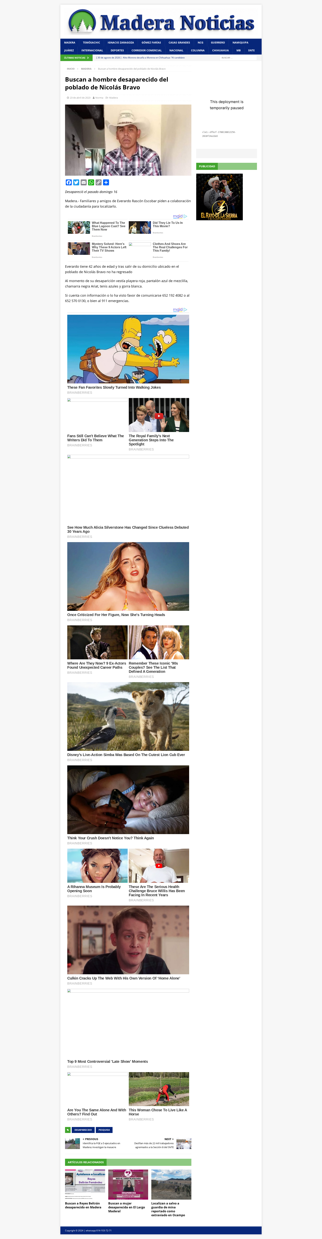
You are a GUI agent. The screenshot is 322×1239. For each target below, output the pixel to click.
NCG (200, 42)
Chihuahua (220, 50)
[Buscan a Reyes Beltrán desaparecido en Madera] (85, 1185)
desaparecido (83, 1129)
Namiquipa (240, 42)
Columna (198, 50)
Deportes (117, 50)
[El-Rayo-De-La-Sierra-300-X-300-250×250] (219, 218)
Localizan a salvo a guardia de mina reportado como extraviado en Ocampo (168, 1209)
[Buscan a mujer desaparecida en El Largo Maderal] (128, 1185)
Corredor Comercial (147, 50)
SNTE (251, 50)
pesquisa (104, 1129)
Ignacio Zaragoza (121, 42)
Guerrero (218, 42)
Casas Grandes (179, 42)
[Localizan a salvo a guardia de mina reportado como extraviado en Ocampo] (171, 1185)
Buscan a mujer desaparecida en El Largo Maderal (126, 1207)
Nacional (176, 50)
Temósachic (91, 42)
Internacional (92, 50)
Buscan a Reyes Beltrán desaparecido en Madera (83, 1205)
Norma (99, 97)
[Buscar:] (238, 57)
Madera (69, 42)
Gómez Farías (151, 42)
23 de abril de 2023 (80, 97)
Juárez (69, 50)
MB (238, 50)
